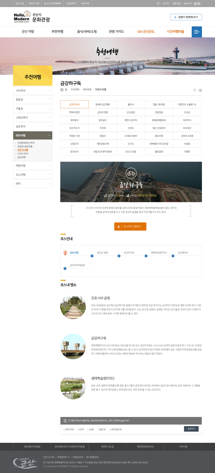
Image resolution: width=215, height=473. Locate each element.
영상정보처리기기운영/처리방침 (70, 446)
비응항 (187, 144)
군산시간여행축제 (52, 3)
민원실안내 (78, 457)
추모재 (103, 128)
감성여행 (21, 157)
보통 (92, 429)
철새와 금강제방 (102, 104)
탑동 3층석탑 (159, 104)
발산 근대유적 (159, 128)
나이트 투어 (22, 153)
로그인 (166, 3)
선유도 (131, 128)
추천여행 (57, 31)
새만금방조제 (103, 144)
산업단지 (74, 144)
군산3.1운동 (130, 151)
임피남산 (103, 120)
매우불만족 (116, 429)
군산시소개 (48, 457)
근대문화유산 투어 (25, 143)
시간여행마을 (175, 31)
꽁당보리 (74, 151)
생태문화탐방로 (159, 120)
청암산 (103, 136)
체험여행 (20, 165)
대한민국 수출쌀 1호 (187, 104)
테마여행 (20, 135)
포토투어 (85, 3)
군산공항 (131, 112)
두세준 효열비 (130, 136)
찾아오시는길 (107, 446)
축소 (198, 3)
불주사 (131, 104)
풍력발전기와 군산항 (159, 144)
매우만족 (70, 429)
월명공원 (159, 151)
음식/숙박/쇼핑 (87, 31)
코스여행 (20, 174)
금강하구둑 (74, 104)
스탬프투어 (71, 3)
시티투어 (20, 90)
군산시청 (20, 3)
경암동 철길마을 (24, 146)
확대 (195, 3)
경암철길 (159, 112)
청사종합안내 (92, 457)
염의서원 (159, 136)
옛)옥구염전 (74, 112)
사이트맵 (183, 446)
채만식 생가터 (130, 120)
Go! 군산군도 (146, 31)
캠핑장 (19, 99)
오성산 (187, 112)
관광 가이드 (116, 31)
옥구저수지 (74, 128)
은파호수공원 (187, 136)
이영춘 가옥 (74, 136)
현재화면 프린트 (200, 90)
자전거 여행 (22, 150)
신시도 (131, 144)
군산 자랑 (28, 31)
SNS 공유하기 (194, 90)
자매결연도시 (63, 457)
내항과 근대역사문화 (102, 151)
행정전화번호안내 (145, 446)
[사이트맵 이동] (197, 31)
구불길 (19, 108)
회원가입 (176, 3)
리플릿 (187, 151)
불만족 (102, 429)
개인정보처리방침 (32, 446)
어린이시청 (34, 3)
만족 (82, 429)
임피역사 (187, 120)
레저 (18, 183)
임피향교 (74, 120)
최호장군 (187, 128)
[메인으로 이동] (31, 14)
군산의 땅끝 (102, 112)
